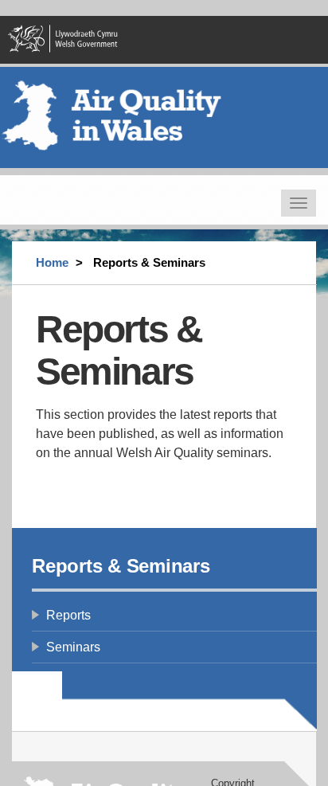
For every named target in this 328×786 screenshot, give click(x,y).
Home (52, 262)
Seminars (73, 647)
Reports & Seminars (121, 566)
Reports (68, 615)
